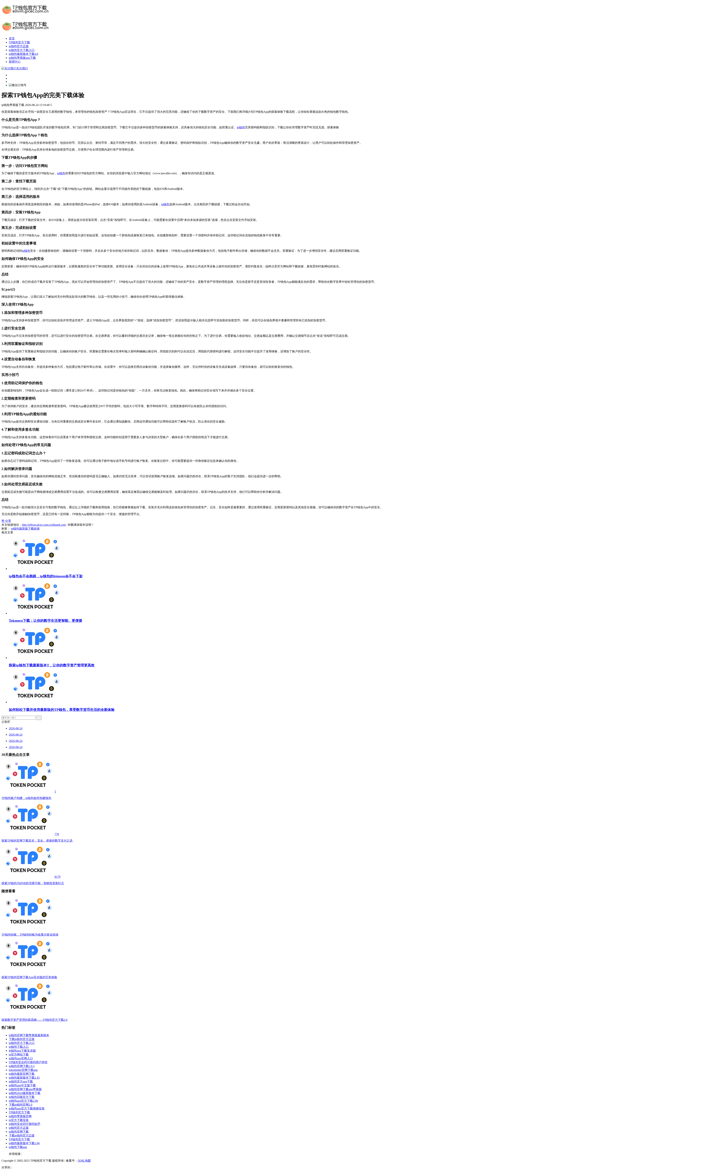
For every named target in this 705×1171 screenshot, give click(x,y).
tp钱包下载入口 (19, 1046)
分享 (8, 520)
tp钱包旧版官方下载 (22, 1096)
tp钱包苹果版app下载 (22, 57)
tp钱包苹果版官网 (20, 1116)
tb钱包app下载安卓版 (22, 1050)
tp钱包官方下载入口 (22, 50)
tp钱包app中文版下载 (22, 1085)
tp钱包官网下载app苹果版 (25, 1089)
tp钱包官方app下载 (21, 1081)
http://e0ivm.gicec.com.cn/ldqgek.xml (44, 524)
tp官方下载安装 (19, 1120)
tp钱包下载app (18, 1147)
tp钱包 (241, 127)
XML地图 (84, 1160)
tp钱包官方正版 (19, 46)
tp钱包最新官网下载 (22, 1073)
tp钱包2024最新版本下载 (24, 1093)
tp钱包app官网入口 (21, 1058)
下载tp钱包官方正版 (22, 1039)
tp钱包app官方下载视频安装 (27, 1108)
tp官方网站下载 (19, 1054)
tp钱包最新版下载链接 (25, 528)
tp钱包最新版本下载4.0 (23, 53)
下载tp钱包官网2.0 (20, 1104)
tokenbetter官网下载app (23, 1069)
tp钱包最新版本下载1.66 (24, 1143)
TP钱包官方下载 (19, 42)
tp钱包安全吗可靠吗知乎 (24, 1123)
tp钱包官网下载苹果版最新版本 (29, 1035)
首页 (12, 38)
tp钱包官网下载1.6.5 (22, 1066)
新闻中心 (15, 61)
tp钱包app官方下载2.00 (23, 1100)
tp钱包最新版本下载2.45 (24, 1077)
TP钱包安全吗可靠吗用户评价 (28, 1062)
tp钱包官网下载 (19, 1131)
